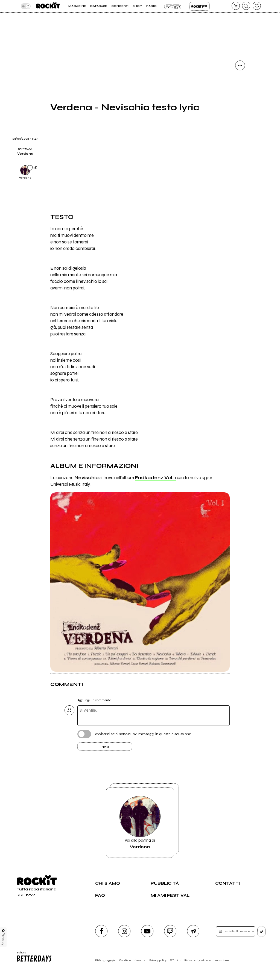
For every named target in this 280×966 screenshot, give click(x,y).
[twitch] (170, 931)
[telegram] (193, 931)
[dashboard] (257, 6)
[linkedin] (240, 135)
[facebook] (240, 121)
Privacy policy (158, 960)
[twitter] (240, 107)
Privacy (3, 939)
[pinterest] (240, 149)
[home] (48, 6)
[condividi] (240, 65)
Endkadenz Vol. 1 (155, 478)
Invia (104, 746)
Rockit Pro (199, 6)
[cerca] (246, 6)
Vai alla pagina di (140, 843)
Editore (20, 954)
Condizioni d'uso (130, 960)
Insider (173, 6)
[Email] (240, 79)
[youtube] (147, 931)
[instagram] (124, 931)
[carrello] (236, 6)
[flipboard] (240, 93)
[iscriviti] (261, 931)
